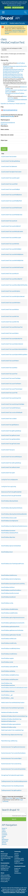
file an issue (9, 798)
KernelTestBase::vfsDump (7, 691)
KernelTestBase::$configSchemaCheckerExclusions (14, 526)
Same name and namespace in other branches (12, 49)
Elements (4, 844)
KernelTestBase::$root (7, 552)
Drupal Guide (4, 865)
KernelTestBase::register (7, 658)
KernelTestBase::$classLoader (9, 517)
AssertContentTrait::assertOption (10, 333)
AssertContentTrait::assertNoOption (10, 291)
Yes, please (8, 7)
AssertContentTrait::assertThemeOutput (11, 389)
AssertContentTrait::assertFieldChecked (11, 207)
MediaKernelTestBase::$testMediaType (11, 719)
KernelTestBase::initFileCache (8, 638)
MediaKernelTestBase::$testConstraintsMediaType (14, 716)
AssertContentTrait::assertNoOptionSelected (12, 296)
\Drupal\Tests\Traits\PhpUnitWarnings (13, 77)
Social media (4, 855)
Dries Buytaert (21, 892)
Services (4, 842)
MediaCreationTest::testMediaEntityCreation (12, 702)
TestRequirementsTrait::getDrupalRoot (11, 790)
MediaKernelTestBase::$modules (9, 712)
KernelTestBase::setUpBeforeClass (10, 675)
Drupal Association (6, 876)
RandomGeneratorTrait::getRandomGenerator (13, 747)
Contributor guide (19, 858)
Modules (16, 870)
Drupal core (17, 868)
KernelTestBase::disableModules (9, 609)
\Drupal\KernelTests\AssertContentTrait (13, 69)
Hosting (16, 856)
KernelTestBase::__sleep (7, 698)
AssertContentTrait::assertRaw (9, 367)
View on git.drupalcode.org (10, 110)
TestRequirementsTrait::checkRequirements (12, 785)
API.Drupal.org (4, 870)
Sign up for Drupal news (7, 856)
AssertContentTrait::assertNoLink (10, 273)
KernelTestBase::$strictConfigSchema (11, 579)
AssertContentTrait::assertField (9, 184)
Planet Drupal (4, 853)
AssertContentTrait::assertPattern (10, 360)
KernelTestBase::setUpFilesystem (9, 679)
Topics (3, 830)
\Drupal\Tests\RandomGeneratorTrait (13, 71)
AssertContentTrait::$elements (9, 166)
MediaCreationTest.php (17, 23)
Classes (4, 831)
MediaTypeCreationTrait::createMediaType (12, 730)
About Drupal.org (5, 878)
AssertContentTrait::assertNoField (10, 243)
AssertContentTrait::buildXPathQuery (11, 408)
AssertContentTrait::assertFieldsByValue (11, 214)
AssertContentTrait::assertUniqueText (11, 398)
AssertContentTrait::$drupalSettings (10, 161)
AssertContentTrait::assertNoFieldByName (12, 254)
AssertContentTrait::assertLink (9, 220)
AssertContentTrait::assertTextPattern (11, 383)
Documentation (5, 863)
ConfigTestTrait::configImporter (9, 479)
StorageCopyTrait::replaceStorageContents (12, 775)
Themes (16, 871)
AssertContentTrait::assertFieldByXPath (11, 200)
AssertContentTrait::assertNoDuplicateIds (12, 231)
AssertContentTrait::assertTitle (9, 392)
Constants (4, 834)
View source (4, 124)
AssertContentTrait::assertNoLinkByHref (11, 279)
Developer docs (5, 868)
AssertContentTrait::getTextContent (10, 443)
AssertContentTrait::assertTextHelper (11, 378)
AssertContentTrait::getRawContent (10, 435)
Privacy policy (4, 881)
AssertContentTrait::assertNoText (10, 316)
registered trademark (9, 892)
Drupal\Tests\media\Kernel (8, 122)
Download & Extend (19, 866)
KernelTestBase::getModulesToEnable (11, 635)
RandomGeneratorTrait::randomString (11, 763)
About (2, 873)
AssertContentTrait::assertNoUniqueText (11, 327)
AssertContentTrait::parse (8, 449)
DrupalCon (17, 861)
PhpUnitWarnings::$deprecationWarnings (12, 734)
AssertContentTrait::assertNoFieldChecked (12, 267)
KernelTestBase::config (7, 603)
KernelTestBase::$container (8, 530)
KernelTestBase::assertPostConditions (11, 590)
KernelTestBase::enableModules (9, 613)
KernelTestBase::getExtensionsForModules (12, 630)
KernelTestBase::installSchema (9, 653)
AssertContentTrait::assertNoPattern (10, 302)
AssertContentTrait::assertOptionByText (11, 338)
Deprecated (5, 841)
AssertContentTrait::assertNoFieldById (11, 249)
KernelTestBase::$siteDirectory (9, 575)
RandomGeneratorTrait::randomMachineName (13, 753)
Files (3, 837)
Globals (4, 836)
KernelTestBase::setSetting (8, 671)
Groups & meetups (19, 860)
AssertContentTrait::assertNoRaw (10, 309)
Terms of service (5, 880)
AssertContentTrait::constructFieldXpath (11, 412)
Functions (4, 833)
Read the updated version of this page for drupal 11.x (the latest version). (15, 32)
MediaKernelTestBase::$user (8, 721)
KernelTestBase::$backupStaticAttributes (11, 508)
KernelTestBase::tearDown (8, 685)
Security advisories (6, 858)
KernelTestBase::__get (7, 695)
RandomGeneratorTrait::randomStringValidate (13, 769)
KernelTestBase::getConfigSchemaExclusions (12, 617)
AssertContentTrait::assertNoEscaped (11, 237)
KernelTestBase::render (7, 662)
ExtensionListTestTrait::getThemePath (11, 495)
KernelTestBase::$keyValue (8, 537)
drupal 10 (4, 23)
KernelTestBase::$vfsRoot (8, 587)
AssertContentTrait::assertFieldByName (11, 194)
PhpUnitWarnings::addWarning (9, 740)
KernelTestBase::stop (6, 683)
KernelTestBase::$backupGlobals (9, 501)
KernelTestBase (21, 63)
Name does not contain (7, 135)
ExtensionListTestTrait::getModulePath (11, 492)
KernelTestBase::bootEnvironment (10, 593)
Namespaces (5, 839)
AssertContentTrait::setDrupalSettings (11, 462)
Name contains (5, 129)
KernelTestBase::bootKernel (8, 597)
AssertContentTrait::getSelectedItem (10, 439)
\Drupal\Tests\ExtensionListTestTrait (12, 74)
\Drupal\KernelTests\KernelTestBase (14, 93)
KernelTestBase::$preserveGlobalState (11, 545)
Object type (4, 140)
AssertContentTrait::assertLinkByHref (11, 226)
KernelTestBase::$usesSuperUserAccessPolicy (13, 583)
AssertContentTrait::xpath (8, 472)
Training (16, 855)
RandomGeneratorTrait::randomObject (11, 758)
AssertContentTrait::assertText (9, 373)
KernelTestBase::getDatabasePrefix (10, 626)
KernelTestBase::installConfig (8, 643)
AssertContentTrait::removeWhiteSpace (11, 456)
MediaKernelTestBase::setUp (8, 727)
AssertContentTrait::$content (8, 156)
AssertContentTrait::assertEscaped (10, 178)
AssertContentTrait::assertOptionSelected (12, 344)
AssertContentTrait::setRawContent (10, 467)
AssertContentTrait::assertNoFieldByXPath (12, 260)
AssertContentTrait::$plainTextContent (11, 171)
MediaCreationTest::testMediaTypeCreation (12, 707)
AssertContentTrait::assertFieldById (10, 189)
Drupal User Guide (5, 866)
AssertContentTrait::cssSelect (9, 418)
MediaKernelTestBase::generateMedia (11, 724)
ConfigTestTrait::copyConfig (8, 486)
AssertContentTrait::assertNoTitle (10, 321)
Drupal (23, 891)
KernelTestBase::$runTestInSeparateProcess (12, 563)
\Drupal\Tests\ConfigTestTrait (11, 72)
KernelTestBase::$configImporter (9, 520)
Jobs (2, 860)
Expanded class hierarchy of (13, 103)
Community (17, 851)
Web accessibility (5, 875)
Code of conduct (18, 863)
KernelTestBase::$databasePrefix (9, 532)
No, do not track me (18, 7)
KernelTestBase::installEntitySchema (10, 648)
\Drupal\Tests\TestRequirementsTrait (13, 75)
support (18, 798)
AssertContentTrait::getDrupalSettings (11, 430)
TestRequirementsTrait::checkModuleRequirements (14, 781)
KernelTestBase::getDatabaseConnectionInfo (12, 622)
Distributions (17, 873)
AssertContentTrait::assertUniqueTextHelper (12, 404)
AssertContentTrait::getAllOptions (10, 424)
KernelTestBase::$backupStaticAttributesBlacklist (14, 514)
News (2, 851)
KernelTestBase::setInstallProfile (9, 666)
